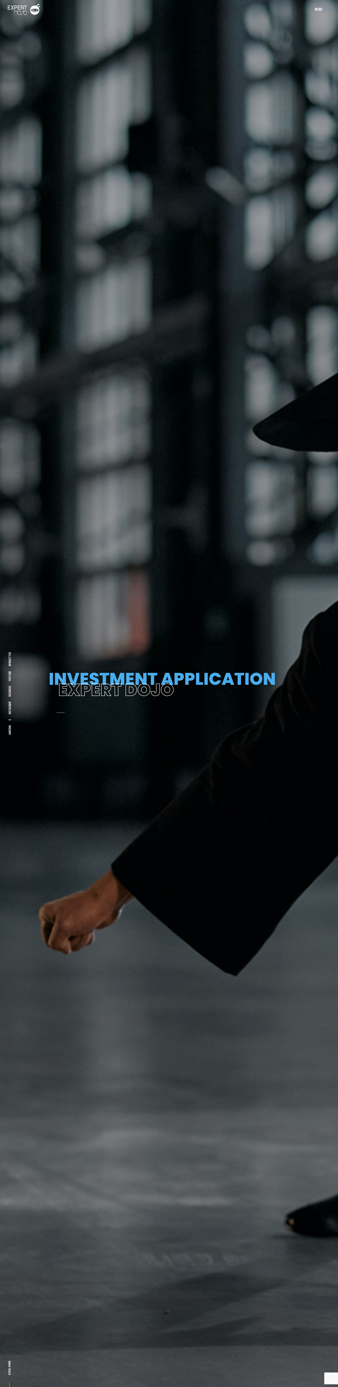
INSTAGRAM (9, 708)
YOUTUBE (9, 676)
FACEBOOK (9, 691)
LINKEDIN (9, 730)
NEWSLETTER (9, 659)
